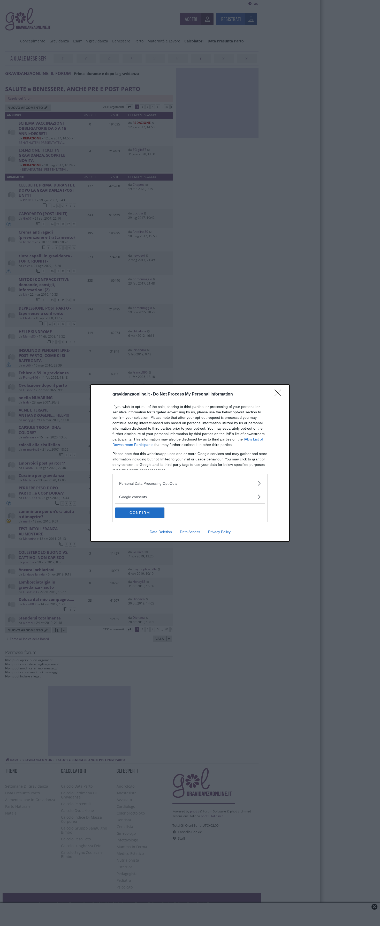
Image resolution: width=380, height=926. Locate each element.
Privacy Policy (219, 532)
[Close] (279, 394)
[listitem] (190, 483)
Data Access (190, 532)
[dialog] (190, 463)
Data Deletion (161, 532)
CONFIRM (140, 513)
